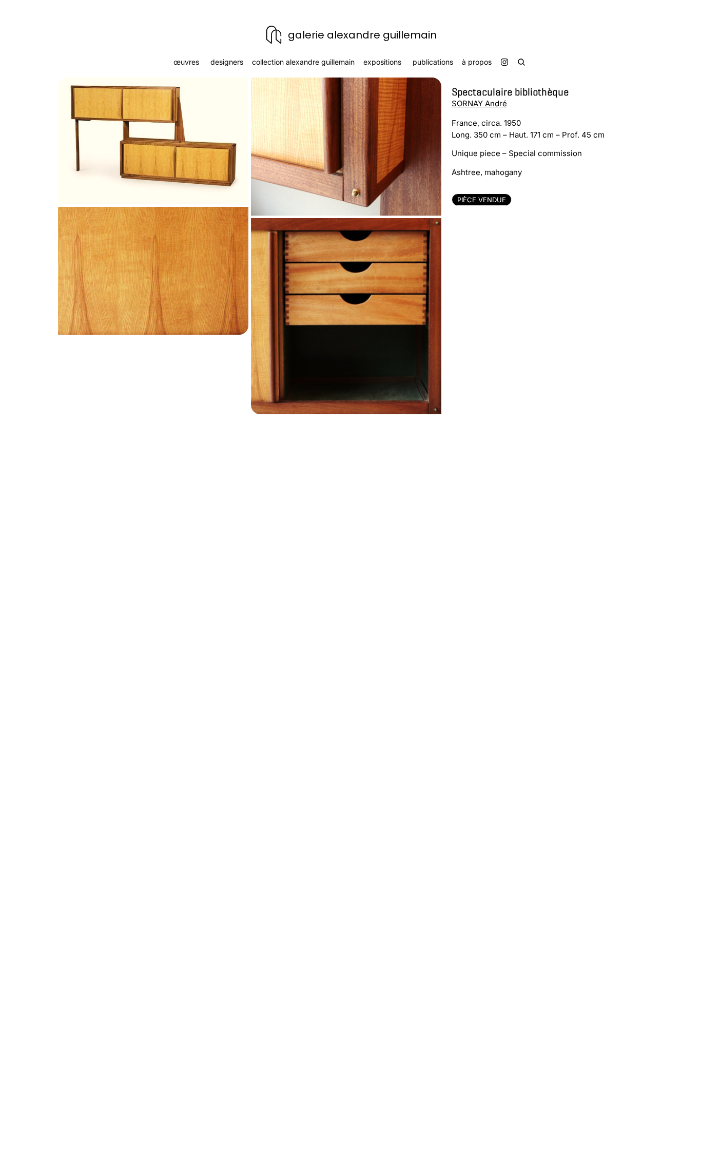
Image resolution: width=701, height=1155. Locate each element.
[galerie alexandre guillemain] (274, 35)
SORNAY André (479, 103)
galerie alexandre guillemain (362, 35)
